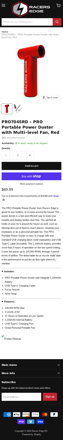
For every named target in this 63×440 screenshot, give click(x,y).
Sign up (49, 396)
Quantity (6, 148)
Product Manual (12, 338)
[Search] (57, 22)
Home (5, 31)
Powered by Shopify (31, 434)
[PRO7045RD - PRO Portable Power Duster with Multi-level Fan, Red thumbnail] (18, 109)
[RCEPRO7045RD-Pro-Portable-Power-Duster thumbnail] (7, 109)
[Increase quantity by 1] (30, 155)
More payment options (31, 183)
